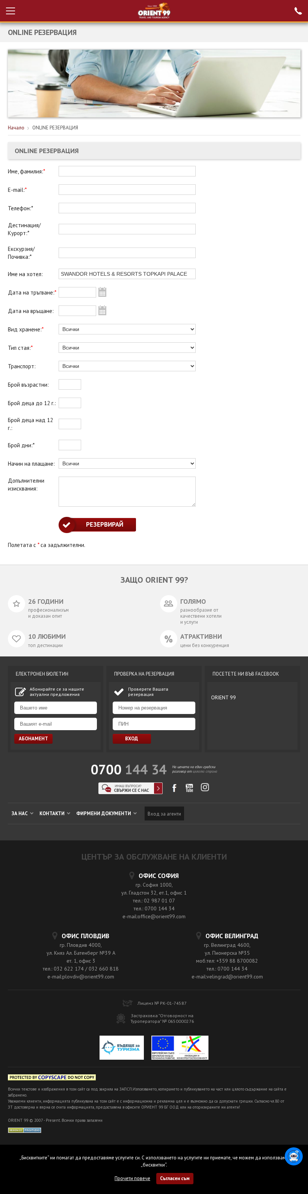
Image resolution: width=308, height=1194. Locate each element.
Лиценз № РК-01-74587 (162, 1003)
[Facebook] (174, 790)
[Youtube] (189, 790)
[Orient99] (154, 10)
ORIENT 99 (223, 697)
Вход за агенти (164, 814)
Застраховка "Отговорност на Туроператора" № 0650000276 (162, 1018)
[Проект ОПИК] (179, 1049)
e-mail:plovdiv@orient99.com (80, 976)
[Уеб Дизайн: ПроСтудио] (24, 1130)
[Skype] (130, 792)
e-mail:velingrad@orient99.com (227, 976)
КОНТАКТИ (52, 813)
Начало (16, 128)
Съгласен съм (175, 1178)
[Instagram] (205, 789)
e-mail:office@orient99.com (154, 916)
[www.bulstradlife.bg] (52, 1079)
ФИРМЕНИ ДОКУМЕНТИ (104, 813)
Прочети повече (132, 1178)
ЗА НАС (20, 813)
